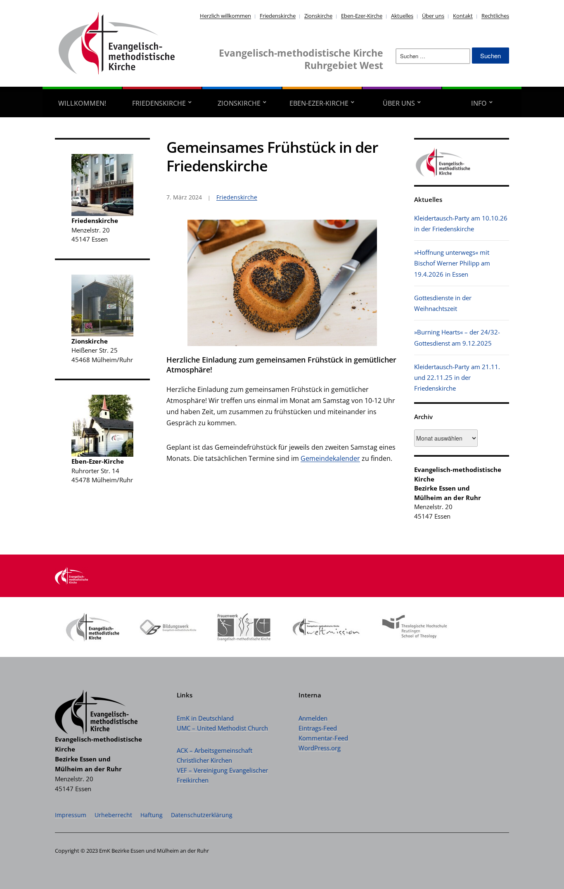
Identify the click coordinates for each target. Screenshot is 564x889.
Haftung (151, 815)
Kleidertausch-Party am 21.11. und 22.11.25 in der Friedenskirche (457, 378)
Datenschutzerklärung (201, 815)
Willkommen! (82, 103)
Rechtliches (495, 15)
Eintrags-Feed (318, 728)
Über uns (433, 15)
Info (479, 103)
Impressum (70, 815)
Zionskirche (318, 15)
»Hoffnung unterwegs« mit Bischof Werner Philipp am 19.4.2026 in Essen (452, 263)
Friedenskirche (278, 15)
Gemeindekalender (330, 458)
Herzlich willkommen (225, 15)
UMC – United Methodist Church (222, 728)
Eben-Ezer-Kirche (361, 15)
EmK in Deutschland (205, 718)
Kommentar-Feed (323, 738)
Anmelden (313, 718)
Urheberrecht (113, 815)
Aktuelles (402, 15)
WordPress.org (320, 748)
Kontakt (463, 15)
